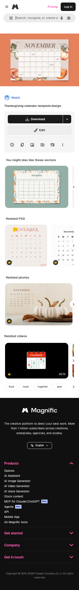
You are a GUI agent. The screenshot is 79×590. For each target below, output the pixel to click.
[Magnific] (39, 411)
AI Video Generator (17, 486)
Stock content (13, 496)
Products (11, 463)
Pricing (53, 7)
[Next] (73, 187)
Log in (68, 7)
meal (26, 386)
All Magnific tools (16, 522)
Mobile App (11, 517)
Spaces (9, 471)
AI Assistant (12, 476)
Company (12, 545)
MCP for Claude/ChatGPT (25, 501)
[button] (39, 445)
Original (27, 36)
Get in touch (14, 557)
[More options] (62, 145)
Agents (12, 507)
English (39, 445)
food (11, 386)
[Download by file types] (67, 119)
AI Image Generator (17, 481)
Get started (13, 533)
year (59, 386)
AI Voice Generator (16, 491)
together (42, 386)
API (6, 512)
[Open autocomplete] (9, 18)
